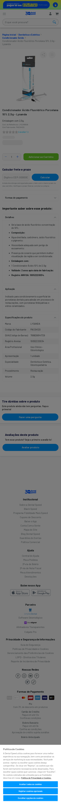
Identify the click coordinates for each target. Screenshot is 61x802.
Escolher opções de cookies (30, 798)
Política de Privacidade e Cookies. (36, 778)
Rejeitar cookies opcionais (30, 791)
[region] (30, 773)
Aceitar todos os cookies (30, 784)
